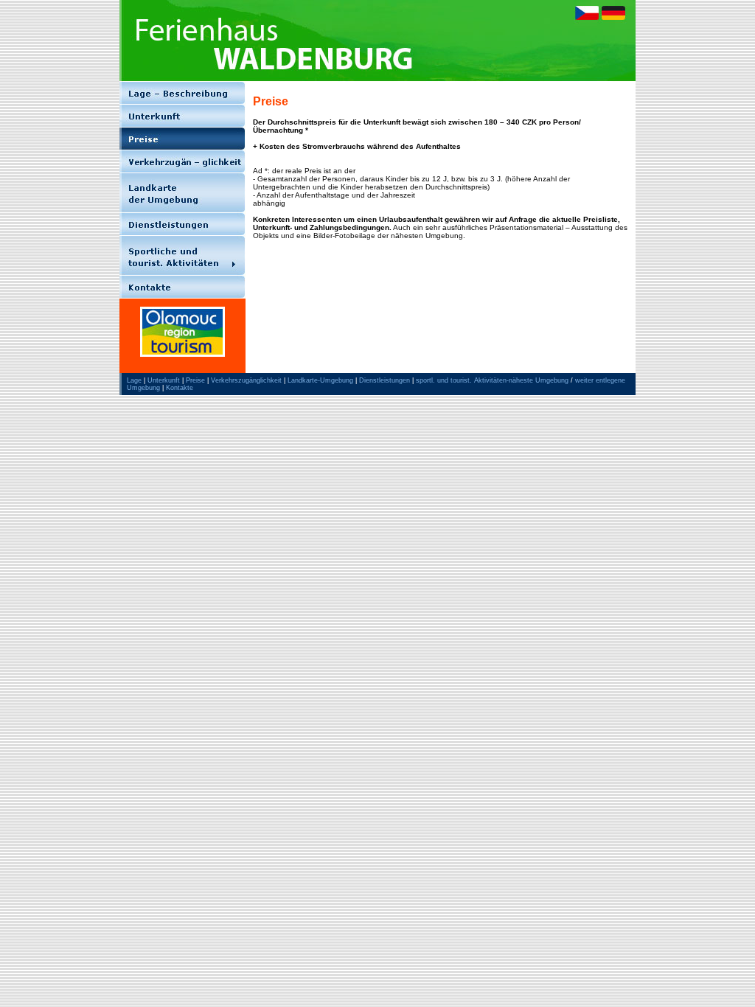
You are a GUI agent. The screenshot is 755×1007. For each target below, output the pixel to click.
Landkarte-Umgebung (320, 380)
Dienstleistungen (384, 380)
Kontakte (179, 387)
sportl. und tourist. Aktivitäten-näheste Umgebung (492, 380)
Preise (195, 380)
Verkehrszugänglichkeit (246, 380)
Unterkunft (163, 380)
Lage (134, 380)
